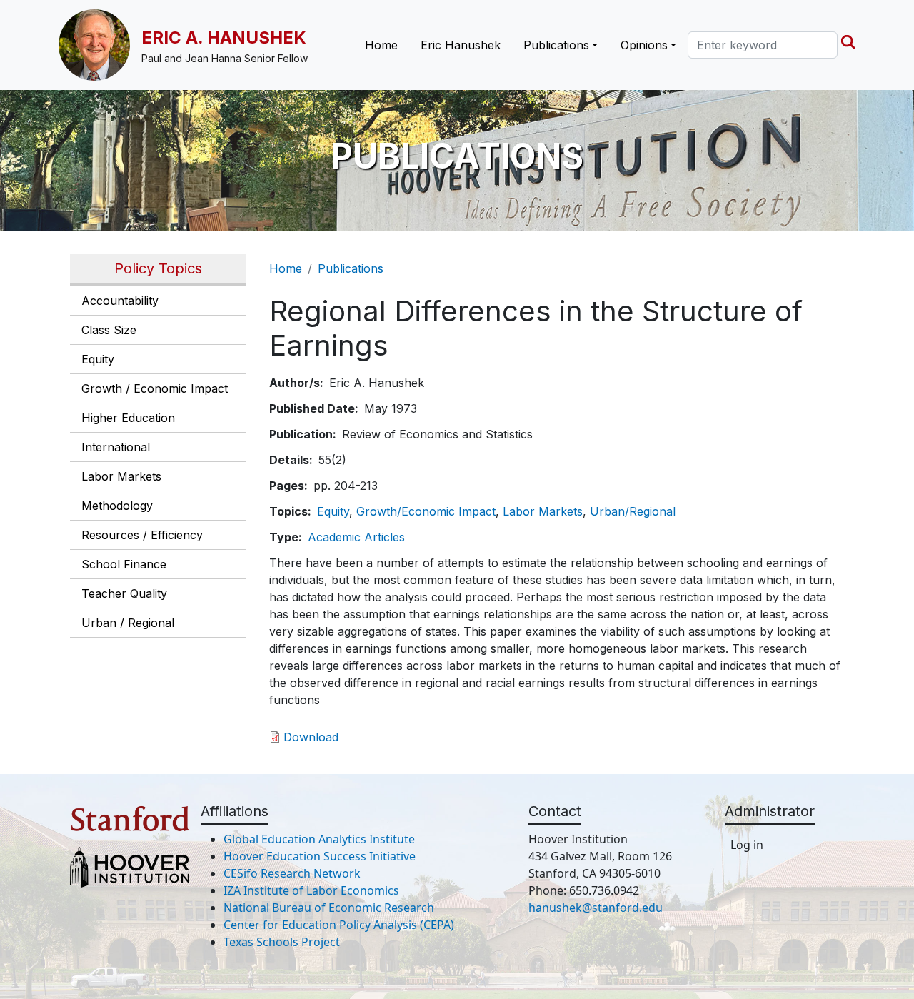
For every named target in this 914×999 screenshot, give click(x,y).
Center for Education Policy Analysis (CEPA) (339, 925)
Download (310, 737)
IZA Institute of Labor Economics (311, 890)
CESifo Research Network (292, 873)
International (115, 447)
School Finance (123, 564)
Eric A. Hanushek (223, 37)
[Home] (100, 45)
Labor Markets (121, 476)
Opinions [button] (644, 45)
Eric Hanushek (461, 45)
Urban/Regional (633, 511)
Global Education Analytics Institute (319, 839)
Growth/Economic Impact (426, 511)
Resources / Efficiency (142, 535)
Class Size (108, 330)
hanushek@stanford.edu (595, 907)
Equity (97, 359)
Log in (746, 845)
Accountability (120, 300)
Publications (350, 268)
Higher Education (128, 418)
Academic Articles (356, 537)
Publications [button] (556, 45)
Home (381, 45)
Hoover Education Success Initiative (320, 856)
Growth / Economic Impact (154, 388)
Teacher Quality (124, 593)
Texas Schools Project (282, 942)
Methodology (117, 505)
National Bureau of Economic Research (329, 907)
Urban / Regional (127, 623)
